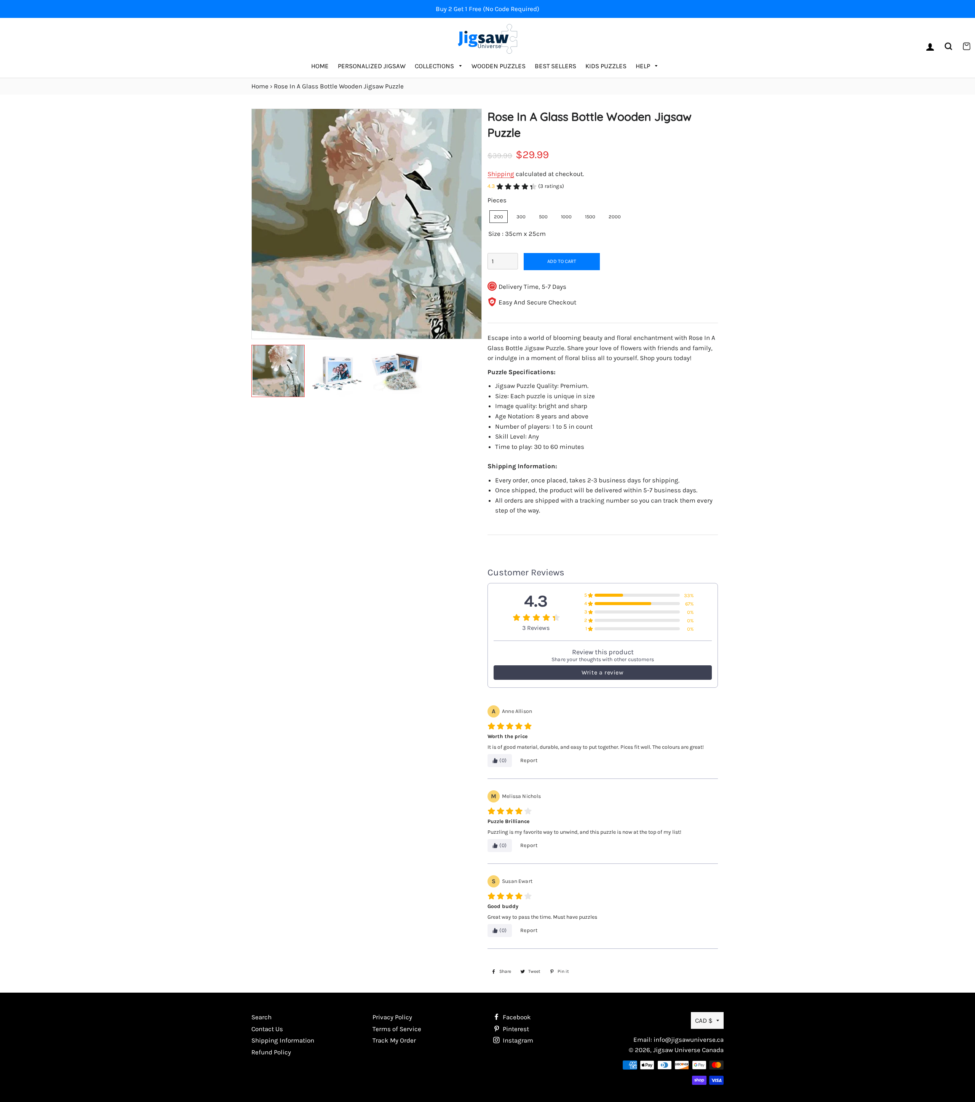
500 (543, 216)
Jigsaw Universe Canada (688, 1050)
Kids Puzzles (606, 66)
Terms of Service (396, 1029)
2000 (615, 216)
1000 (566, 216)
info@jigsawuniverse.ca (689, 1039)
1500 (590, 216)
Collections (435, 66)
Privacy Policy (392, 1017)
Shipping (501, 174)
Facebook (516, 1017)
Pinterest (515, 1029)
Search (261, 1017)
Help (644, 66)
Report (529, 760)
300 (521, 216)
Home (320, 66)
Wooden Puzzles (499, 66)
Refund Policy (271, 1052)
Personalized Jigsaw (372, 66)
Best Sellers (555, 66)
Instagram (517, 1040)
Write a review (602, 672)
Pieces (497, 200)
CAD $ (704, 1020)
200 (498, 216)
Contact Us (267, 1029)
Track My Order (394, 1040)
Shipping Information (282, 1040)
